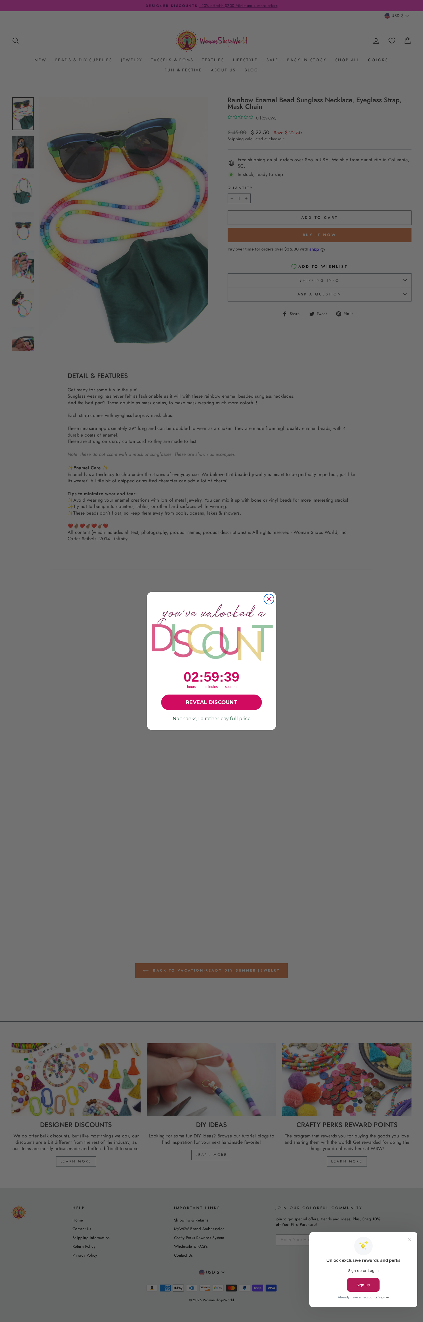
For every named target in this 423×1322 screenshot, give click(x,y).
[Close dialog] (269, 599)
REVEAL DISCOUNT (211, 702)
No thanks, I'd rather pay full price (212, 718)
